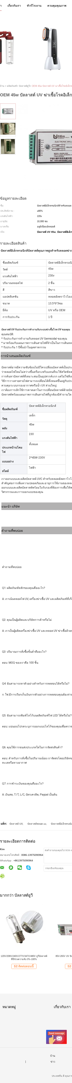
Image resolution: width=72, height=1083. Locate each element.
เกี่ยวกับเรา (14, 5)
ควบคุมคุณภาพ (56, 5)
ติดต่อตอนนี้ (26, 966)
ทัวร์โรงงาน (34, 5)
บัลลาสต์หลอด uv (36, 823)
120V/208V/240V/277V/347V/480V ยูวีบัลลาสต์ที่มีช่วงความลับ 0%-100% (24, 958)
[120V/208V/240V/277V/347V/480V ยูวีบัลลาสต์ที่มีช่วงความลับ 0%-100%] (24, 928)
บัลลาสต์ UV (16, 823)
